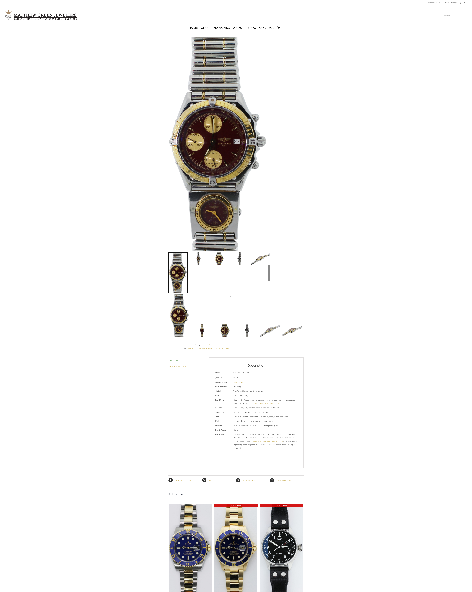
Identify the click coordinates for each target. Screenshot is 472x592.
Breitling (209, 345)
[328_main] (180, 315)
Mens (215, 345)
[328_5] (292, 330)
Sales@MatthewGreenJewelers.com (264, 403)
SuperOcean (224, 348)
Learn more (238, 382)
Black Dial (192, 348)
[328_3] (247, 330)
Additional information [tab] (178, 366)
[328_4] (270, 330)
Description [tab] (173, 360)
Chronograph (212, 348)
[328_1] (202, 330)
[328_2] (225, 330)
